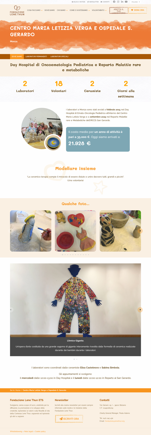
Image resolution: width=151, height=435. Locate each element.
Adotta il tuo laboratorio (118, 11)
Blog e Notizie (79, 2)
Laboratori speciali (59, 56)
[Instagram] (118, 2)
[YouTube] (126, 2)
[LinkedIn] (122, 2)
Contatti (106, 2)
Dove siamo (50, 10)
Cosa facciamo (33, 10)
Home (18, 390)
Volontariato (98, 10)
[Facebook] (114, 2)
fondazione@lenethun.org (115, 421)
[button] (140, 231)
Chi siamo (61, 10)
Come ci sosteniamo (79, 10)
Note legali (28, 431)
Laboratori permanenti (36, 56)
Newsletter (94, 2)
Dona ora (139, 10)
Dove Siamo (17, 56)
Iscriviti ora (71, 418)
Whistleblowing (16, 431)
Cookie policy (40, 431)
